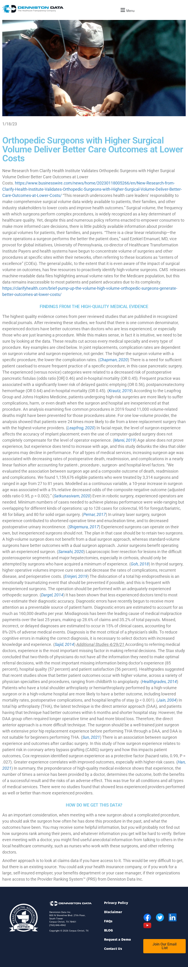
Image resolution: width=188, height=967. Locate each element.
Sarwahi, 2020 (70, 551)
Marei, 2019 (124, 440)
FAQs (108, 921)
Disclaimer (113, 912)
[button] (127, 10)
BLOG (108, 930)
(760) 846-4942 (57, 925)
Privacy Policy (116, 903)
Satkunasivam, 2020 (72, 495)
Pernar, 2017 (94, 514)
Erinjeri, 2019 (75, 576)
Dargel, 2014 (52, 594)
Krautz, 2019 (120, 390)
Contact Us (113, 948)
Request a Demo (117, 939)
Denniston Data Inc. (60, 912)
